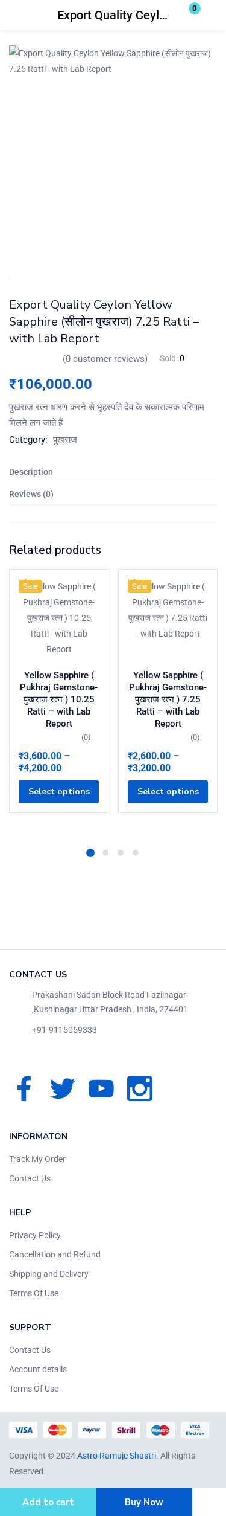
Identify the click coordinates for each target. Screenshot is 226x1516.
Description (31, 472)
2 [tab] (105, 853)
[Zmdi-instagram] (140, 1088)
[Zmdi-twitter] (63, 1088)
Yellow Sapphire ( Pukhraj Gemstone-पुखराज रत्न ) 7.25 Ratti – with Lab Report (168, 699)
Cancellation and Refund (55, 1254)
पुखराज (65, 439)
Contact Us (30, 1178)
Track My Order (37, 1159)
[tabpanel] (58, 704)
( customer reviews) (105, 358)
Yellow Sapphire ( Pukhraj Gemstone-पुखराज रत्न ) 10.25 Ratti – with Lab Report (59, 699)
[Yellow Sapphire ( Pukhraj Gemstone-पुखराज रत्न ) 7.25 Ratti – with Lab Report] (168, 619)
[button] (187, 15)
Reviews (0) (31, 494)
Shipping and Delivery (49, 1274)
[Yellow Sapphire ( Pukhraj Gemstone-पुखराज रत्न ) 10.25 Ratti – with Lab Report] (59, 619)
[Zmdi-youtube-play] (101, 1088)
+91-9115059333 (64, 1030)
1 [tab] (90, 853)
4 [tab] (136, 853)
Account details (38, 1369)
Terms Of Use (33, 1293)
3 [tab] (121, 853)
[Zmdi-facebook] (24, 1088)
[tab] (113, 472)
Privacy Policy (35, 1235)
